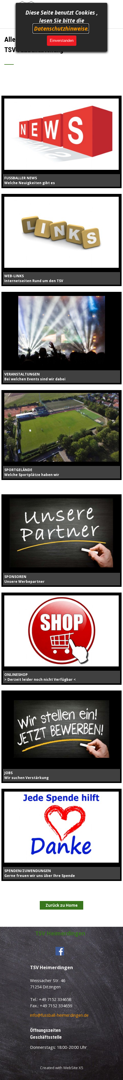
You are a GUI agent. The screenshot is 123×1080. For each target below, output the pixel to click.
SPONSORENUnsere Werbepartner (24, 579)
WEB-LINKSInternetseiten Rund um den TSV (33, 278)
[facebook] (59, 951)
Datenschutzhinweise (61, 28)
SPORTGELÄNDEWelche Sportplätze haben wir (31, 472)
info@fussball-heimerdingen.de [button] (59, 1015)
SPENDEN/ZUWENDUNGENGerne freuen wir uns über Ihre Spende (39, 873)
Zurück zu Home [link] (61, 905)
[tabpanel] (61, 53)
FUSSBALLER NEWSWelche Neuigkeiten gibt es (29, 180)
